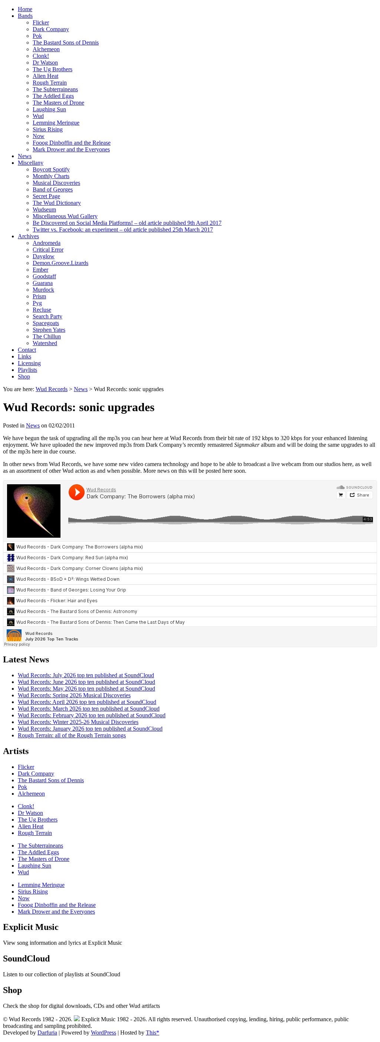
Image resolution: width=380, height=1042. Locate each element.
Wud (38, 116)
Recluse (42, 310)
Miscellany (30, 163)
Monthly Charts (51, 176)
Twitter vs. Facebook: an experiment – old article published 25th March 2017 (123, 229)
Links (24, 356)
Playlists (27, 370)
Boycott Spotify (51, 169)
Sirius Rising (48, 129)
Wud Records (52, 389)
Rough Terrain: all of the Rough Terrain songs (72, 735)
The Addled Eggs (53, 96)
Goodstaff (44, 276)
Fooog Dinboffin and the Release (72, 143)
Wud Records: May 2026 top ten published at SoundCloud (86, 688)
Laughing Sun (49, 109)
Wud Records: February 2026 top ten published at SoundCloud (92, 715)
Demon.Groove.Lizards (60, 263)
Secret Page (46, 196)
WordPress (103, 1032)
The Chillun (47, 336)
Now (39, 136)
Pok (37, 36)
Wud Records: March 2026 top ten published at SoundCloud (89, 708)
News (25, 156)
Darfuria (47, 1032)
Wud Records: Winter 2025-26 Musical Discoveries (78, 722)
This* (152, 1032)
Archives (28, 236)
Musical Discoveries (56, 183)
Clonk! (41, 56)
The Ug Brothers (52, 69)
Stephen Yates (49, 330)
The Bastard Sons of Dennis (66, 42)
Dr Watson (45, 62)
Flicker (41, 22)
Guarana (43, 283)
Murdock (43, 289)
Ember (40, 269)
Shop (24, 376)
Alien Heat (45, 76)
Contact (27, 350)
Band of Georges (53, 189)
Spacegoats (46, 323)
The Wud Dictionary (57, 203)
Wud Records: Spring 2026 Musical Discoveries (74, 695)
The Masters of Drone (58, 102)
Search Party (47, 316)
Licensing (29, 363)
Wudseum (44, 209)
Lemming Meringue (56, 122)
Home (25, 9)
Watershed (45, 343)
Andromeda (46, 243)
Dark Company (51, 29)
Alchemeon (46, 49)
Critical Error (48, 249)
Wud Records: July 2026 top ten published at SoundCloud (86, 675)
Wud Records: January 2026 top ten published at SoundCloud (90, 728)
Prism (39, 296)
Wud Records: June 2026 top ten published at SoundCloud (86, 682)
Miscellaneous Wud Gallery (65, 216)
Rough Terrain (50, 82)
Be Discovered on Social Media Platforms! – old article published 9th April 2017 (127, 223)
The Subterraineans (55, 89)
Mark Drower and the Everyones (71, 149)
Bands (25, 16)
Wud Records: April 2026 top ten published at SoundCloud (87, 702)
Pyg (37, 303)
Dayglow (44, 256)
